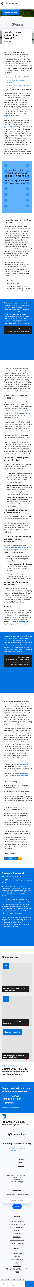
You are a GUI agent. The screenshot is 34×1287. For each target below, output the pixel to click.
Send (17, 1206)
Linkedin (15, 858)
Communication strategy (17, 1224)
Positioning (17, 1237)
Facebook (6, 858)
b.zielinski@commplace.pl (23, 880)
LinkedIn (20, 1122)
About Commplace (17, 1253)
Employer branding (10, 12)
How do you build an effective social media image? (13, 1056)
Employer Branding (17, 1243)
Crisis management (17, 1227)
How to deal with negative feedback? (19, 85)
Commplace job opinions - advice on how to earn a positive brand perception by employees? (18, 662)
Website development (17, 1240)
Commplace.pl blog (9, 3)
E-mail (20, 858)
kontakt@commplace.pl (17, 1148)
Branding (17, 1230)
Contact (17, 1256)
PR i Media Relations (17, 1221)
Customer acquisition (12, 1032)
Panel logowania (17, 1259)
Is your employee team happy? (19, 331)
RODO (17, 1272)
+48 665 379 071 (8, 1103)
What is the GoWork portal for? (17, 77)
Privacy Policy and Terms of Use (17, 1269)
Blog (17, 1263)
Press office (17, 1266)
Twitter (10, 858)
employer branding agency (13, 547)
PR (6, 965)
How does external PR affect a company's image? (14, 989)
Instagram (21, 1166)
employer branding (18, 622)
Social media (17, 1234)
